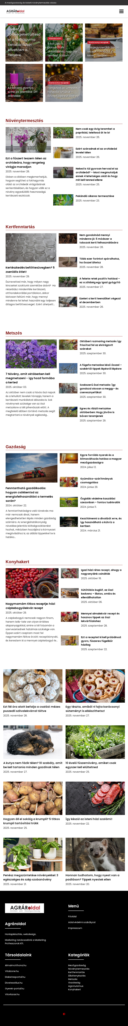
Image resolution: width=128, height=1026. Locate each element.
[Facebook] (64, 1014)
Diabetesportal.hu (15, 977)
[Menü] (121, 11)
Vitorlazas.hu (12, 994)
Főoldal (72, 916)
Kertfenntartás (76, 972)
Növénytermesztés (78, 968)
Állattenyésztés (77, 975)
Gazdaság (74, 982)
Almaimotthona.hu (15, 965)
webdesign (29, 934)
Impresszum (75, 928)
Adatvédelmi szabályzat (82, 922)
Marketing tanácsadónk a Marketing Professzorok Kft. (25, 941)
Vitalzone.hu (12, 971)
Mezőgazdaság (77, 965)
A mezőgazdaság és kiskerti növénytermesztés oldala (30, 2)
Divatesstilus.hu (13, 982)
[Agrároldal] (15, 11)
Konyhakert (74, 989)
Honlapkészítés (13, 934)
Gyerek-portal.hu (14, 988)
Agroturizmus (75, 986)
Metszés (72, 979)
